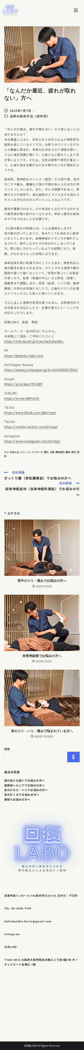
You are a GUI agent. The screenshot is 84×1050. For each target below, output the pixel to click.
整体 (68, 451)
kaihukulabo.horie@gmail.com (28, 921)
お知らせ (14, 451)
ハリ (28, 451)
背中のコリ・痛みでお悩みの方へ (42, 580)
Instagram (12, 934)
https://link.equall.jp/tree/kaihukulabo (34, 341)
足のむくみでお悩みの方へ (22, 794)
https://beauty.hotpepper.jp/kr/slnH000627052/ (41, 370)
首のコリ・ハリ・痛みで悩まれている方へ (42, 731)
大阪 (52, 451)
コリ (22, 451)
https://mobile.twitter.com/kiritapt (31, 427)
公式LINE (10, 946)
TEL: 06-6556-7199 (17, 908)
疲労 (73, 451)
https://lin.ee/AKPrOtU (21, 398)
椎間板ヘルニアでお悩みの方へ (24, 785)
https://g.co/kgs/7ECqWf (23, 384)
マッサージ (37, 451)
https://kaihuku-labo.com (23, 355)
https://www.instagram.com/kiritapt (32, 441)
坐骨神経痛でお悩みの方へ (42, 655)
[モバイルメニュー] (76, 10)
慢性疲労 (59, 451)
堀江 (46, 451)
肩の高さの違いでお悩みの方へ (24, 780)
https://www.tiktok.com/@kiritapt (30, 412)
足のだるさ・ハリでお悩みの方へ (26, 790)
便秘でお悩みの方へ (17, 799)
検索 (7, 749)
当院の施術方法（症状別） (30, 116)
